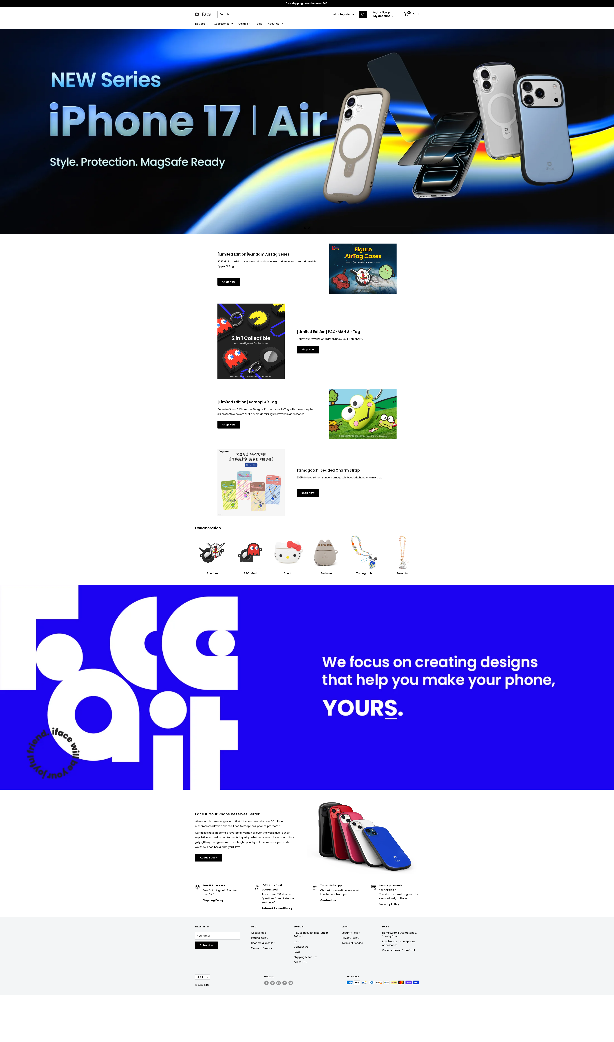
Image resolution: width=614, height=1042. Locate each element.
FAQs (297, 999)
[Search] (363, 14)
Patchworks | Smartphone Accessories (398, 990)
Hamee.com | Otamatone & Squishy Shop (399, 981)
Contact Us (301, 994)
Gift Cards (300, 1009)
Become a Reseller (263, 990)
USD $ (200, 1024)
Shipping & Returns (305, 1004)
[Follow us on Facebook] (266, 1030)
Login (297, 988)
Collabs (243, 24)
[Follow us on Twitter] (272, 1030)
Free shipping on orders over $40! (307, 3)
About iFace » (208, 904)
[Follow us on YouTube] (290, 1030)
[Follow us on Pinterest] (284, 1030)
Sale (259, 24)
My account (382, 16)
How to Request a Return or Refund (311, 981)
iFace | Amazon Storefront (398, 997)
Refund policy (259, 985)
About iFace (258, 980)
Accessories (221, 24)
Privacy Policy (350, 985)
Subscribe (206, 992)
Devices (200, 24)
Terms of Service (261, 995)
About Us (273, 24)
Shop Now (228, 329)
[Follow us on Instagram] (278, 1030)
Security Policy (351, 980)
